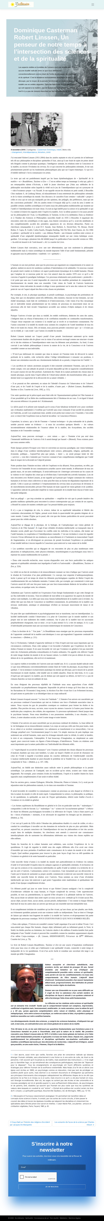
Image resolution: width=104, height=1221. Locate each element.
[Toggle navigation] (93, 5)
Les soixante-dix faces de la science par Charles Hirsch (74, 1123)
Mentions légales (75, 1218)
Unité (48, 152)
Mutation (41, 152)
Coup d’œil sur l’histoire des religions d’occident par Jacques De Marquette (30, 1123)
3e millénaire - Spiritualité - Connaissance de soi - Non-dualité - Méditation (41, 1218)
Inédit (59, 150)
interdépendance (30, 152)
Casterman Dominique (46, 150)
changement (17, 152)
